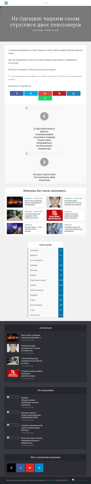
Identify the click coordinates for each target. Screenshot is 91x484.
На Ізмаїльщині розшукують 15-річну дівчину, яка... (30, 348)
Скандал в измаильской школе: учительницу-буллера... (32, 427)
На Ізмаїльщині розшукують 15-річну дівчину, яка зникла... (73, 203)
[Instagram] (11, 467)
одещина (14, 86)
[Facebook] (20, 467)
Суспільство (37, 198)
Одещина (28, 198)
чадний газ (26, 86)
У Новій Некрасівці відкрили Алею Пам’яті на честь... (32, 216)
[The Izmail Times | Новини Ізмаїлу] (45, 2)
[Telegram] (39, 467)
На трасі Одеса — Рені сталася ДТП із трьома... (33, 229)
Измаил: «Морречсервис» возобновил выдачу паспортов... (30, 401)
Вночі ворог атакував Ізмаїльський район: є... (31, 336)
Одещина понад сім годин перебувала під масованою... (73, 229)
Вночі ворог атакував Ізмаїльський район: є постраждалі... (33, 203)
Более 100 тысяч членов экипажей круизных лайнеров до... (31, 440)
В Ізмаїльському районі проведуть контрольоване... (71, 216)
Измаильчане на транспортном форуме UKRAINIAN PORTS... (31, 415)
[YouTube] (29, 467)
